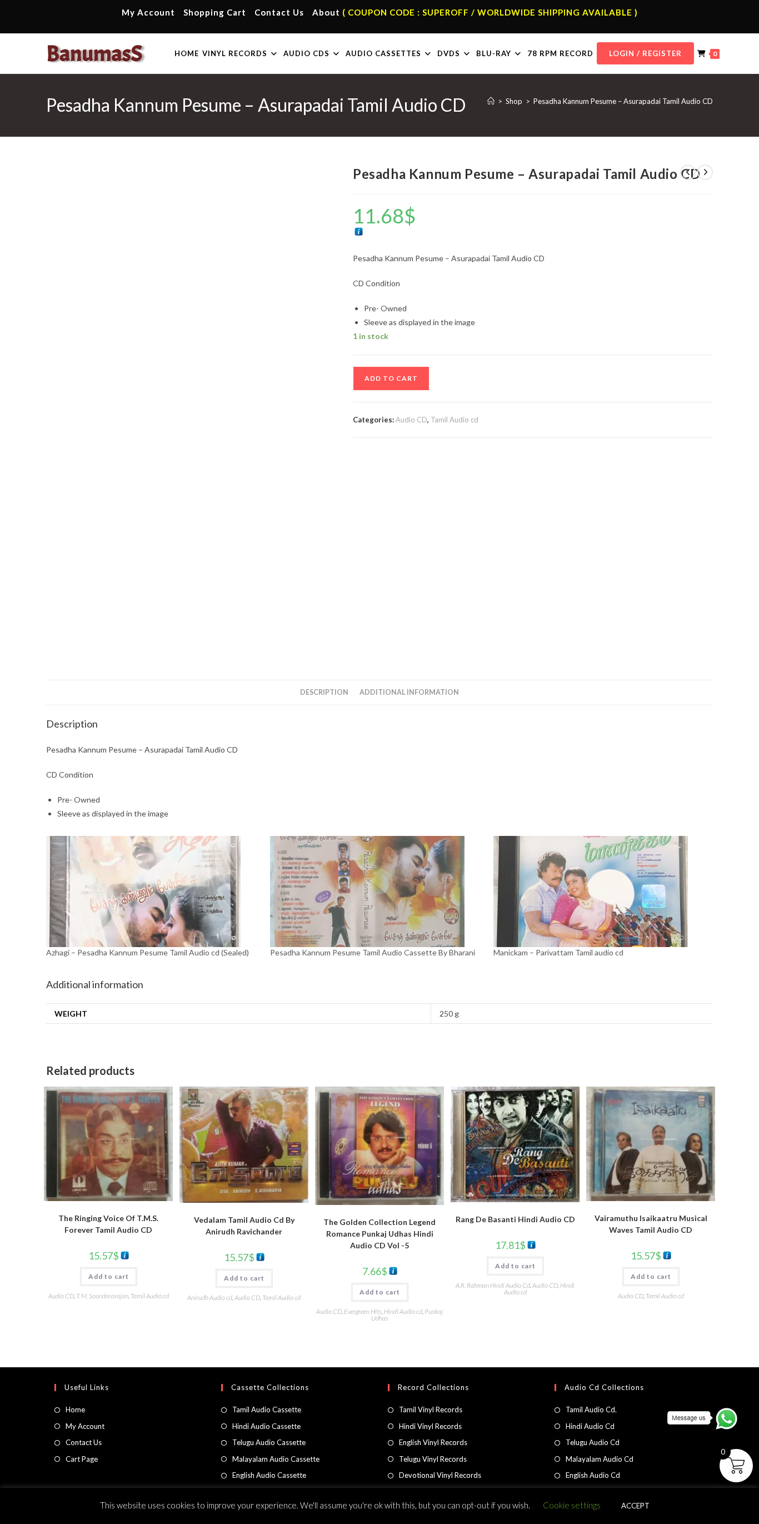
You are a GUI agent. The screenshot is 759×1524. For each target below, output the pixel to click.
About (326, 12)
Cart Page (82, 1459)
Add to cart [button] (108, 1276)
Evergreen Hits (363, 1311)
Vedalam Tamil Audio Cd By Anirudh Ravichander (244, 1225)
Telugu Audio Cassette (269, 1442)
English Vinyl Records (433, 1442)
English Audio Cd (593, 1475)
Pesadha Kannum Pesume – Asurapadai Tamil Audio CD (623, 101)
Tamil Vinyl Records (430, 1409)
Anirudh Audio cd (209, 1297)
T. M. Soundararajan (102, 1296)
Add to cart (391, 378)
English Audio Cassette (269, 1475)
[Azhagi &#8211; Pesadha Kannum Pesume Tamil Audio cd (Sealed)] (152, 891)
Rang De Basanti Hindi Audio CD (515, 1219)
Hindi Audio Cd (590, 1426)
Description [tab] (324, 692)
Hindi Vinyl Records (430, 1426)
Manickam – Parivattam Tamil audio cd (558, 952)
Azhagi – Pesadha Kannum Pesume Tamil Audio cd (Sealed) (147, 952)
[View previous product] (688, 172)
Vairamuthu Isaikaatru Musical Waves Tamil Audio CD (651, 1223)
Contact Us (279, 12)
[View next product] (705, 172)
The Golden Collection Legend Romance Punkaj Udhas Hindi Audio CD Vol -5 (379, 1233)
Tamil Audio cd (454, 419)
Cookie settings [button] (572, 1505)
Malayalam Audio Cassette (275, 1459)
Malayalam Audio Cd (599, 1459)
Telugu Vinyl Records (433, 1459)
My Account (148, 12)
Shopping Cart (214, 12)
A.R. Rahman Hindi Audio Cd (493, 1285)
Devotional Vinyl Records (440, 1475)
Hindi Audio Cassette (266, 1426)
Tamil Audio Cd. (591, 1409)
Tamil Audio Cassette (266, 1409)
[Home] (491, 101)
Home (75, 1409)
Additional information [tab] (409, 692)
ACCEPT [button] (635, 1505)
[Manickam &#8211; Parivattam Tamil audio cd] (599, 891)
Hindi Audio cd (403, 1311)
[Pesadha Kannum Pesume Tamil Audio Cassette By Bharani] (376, 891)
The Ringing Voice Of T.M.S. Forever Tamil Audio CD (108, 1223)
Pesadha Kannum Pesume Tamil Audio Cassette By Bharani (372, 952)
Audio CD (411, 419)
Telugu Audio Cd (593, 1442)
